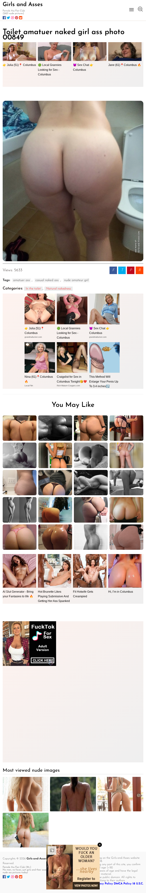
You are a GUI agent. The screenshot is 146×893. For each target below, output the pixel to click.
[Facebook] (4, 17)
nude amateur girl (76, 280)
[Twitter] (8, 17)
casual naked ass (47, 280)
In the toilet (33, 288)
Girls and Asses (23, 5)
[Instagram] (12, 17)
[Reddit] (20, 17)
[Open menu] (131, 9)
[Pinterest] (16, 17)
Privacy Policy (103, 883)
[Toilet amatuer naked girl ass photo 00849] (73, 181)
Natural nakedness (58, 288)
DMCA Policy (123, 883)
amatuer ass (21, 280)
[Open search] (140, 9)
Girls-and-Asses (37, 858)
